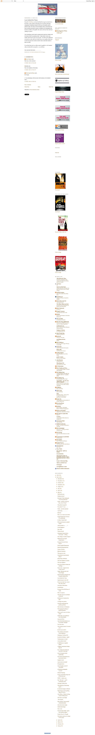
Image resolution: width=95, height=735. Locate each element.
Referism (59, 512)
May (59, 492)
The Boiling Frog (60, 377)
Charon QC (59, 346)
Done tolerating (60, 391)
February (60, 723)
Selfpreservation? (61, 496)
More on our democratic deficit (64, 514)
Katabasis (59, 406)
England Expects (60, 442)
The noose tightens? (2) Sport (63, 560)
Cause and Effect (61, 619)
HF (57, 285)
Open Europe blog (60, 333)
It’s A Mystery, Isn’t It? (61, 331)
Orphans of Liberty (61, 330)
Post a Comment (28, 84)
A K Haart (59, 283)
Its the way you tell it (62, 629)
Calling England (60, 352)
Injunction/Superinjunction (63, 547)
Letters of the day (61, 549)
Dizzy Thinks (59, 448)
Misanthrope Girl (60, 363)
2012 (58, 475)
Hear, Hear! (60, 529)
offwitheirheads (60, 445)
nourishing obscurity (61, 339)
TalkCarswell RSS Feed (61, 462)
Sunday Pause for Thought (63, 714)
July (59, 488)
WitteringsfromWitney (35, 52)
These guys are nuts (61, 553)
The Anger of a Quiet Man (62, 413)
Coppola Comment (61, 311)
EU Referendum (60, 366)
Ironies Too (59, 399)
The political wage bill (62, 504)
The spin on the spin (60, 337)
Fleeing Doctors (60, 361)
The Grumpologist (60, 428)
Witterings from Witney (48, 7)
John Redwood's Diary (61, 278)
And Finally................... (63, 510)
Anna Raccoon (60, 360)
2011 (58, 477)
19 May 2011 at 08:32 (30, 81)
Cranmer (58, 416)
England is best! (61, 660)
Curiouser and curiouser (61, 350)
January (59, 725)
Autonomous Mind (61, 420)
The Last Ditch (60, 318)
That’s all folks (59, 422)
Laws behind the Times (62, 578)
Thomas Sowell (61, 531)
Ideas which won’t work (61, 364)
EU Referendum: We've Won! (62, 379)
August (59, 486)
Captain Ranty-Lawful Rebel (63, 436)
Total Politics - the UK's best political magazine (63, 381)
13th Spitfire (59, 439)
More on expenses (61, 592)
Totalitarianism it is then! (63, 639)
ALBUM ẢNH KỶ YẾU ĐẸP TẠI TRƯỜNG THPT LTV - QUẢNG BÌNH (63, 374)
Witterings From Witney (62, 30)
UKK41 (58, 314)
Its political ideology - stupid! (63, 637)
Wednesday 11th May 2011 (63, 635)
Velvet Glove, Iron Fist (61, 300)
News (58, 393)
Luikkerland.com (60, 325)
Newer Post (27, 86)
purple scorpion (60, 357)
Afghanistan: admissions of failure (63, 411)
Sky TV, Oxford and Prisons (62, 440)
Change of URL (60, 32)
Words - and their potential (63, 508)
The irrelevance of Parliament (63, 606)
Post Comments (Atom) (34, 89)
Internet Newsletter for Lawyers (62, 347)
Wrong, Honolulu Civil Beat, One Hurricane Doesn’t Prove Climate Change (63, 289)
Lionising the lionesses (61, 319)
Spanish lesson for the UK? (63, 580)
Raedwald (59, 336)
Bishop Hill (59, 349)
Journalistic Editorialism (62, 585)
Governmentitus (60, 453)
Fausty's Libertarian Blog (62, 460)
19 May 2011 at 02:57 (30, 69)
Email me (57, 152)
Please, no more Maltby (61, 358)
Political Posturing (61, 672)
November (60, 480)
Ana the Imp (59, 432)
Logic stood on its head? (62, 662)
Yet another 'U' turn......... (63, 506)
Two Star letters (61, 624)
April (59, 720)
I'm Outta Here (59, 437)
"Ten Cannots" (60, 699)
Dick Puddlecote (60, 342)
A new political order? (62, 641)
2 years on (58, 309)
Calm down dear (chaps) (62, 704)
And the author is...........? (63, 525)
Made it (58, 414)
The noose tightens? (61, 562)
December (60, 478)
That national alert (60, 302)
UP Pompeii (59, 464)
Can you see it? (59, 404)
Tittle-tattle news (61, 494)
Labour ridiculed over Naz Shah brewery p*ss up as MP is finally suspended (63, 384)
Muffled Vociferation (61, 423)
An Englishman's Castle (62, 466)
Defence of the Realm (61, 410)
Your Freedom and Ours (62, 368)
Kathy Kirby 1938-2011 (62, 558)
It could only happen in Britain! (64, 688)
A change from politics (62, 601)
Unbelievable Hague (62, 706)
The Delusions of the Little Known (63, 444)
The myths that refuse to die (62, 312)
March (59, 722)
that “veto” (59, 447)
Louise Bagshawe (61, 527)
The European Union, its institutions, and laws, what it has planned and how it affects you (63, 457)
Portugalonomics (61, 663)
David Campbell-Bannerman (63, 545)
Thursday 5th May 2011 (62, 683)
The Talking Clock (60, 372)
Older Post (51, 86)
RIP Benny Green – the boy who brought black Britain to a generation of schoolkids (63, 396)
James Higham (29, 59)
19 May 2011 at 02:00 (30, 62)
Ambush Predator (60, 292)
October (59, 482)
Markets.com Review (61, 334)
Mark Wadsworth (60, 308)
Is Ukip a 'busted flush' (62, 520)
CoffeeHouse (31, 22)
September (60, 484)
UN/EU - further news (62, 678)
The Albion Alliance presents (63, 304)
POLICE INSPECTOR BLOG (63, 468)
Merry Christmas (60, 388)
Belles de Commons (61, 551)
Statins (58, 340)
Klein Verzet (59, 390)
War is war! (60, 708)
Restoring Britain (60, 403)
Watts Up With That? (61, 286)
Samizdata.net (60, 296)
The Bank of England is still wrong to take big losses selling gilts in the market (62, 281)
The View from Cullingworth (63, 321)
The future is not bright (62, 697)
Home (39, 86)
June (59, 490)
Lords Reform (60, 587)
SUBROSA (59, 387)
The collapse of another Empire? (64, 536)
